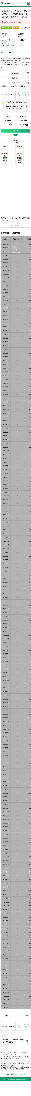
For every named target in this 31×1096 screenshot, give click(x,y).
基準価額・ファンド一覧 (9, 1054)
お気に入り (27, 28)
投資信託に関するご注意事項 (13, 22)
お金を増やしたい (15, 1052)
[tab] (15, 1015)
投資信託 (24, 1052)
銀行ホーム (4, 1052)
